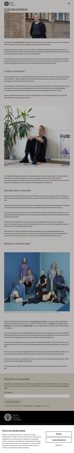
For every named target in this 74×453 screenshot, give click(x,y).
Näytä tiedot (58, 445)
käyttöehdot (38, 405)
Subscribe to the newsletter (13, 402)
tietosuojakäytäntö (28, 405)
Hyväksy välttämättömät (59, 440)
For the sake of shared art (16, 9)
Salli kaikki (59, 434)
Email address (8, 392)
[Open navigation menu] (69, 4)
